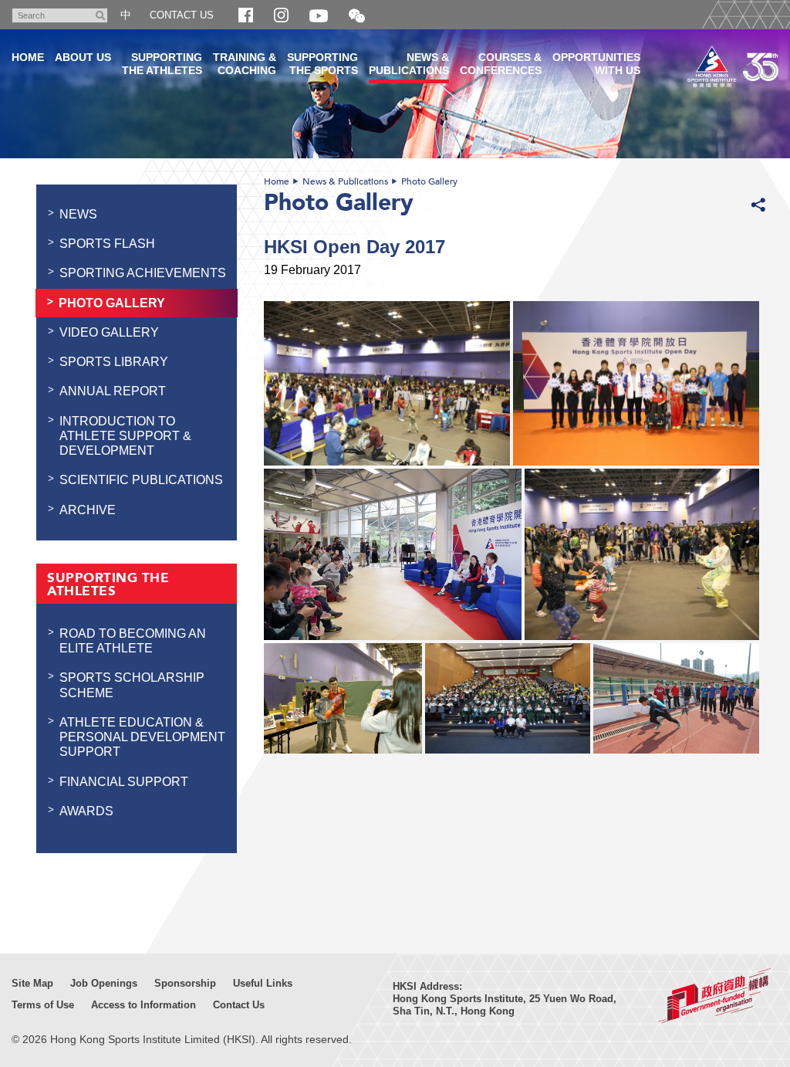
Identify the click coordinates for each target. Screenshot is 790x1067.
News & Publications (345, 181)
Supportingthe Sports (322, 63)
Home (276, 181)
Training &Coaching (244, 63)
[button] (357, 16)
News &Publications (409, 63)
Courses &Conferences (501, 63)
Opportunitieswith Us (596, 63)
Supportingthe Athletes (162, 63)
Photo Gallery (429, 181)
